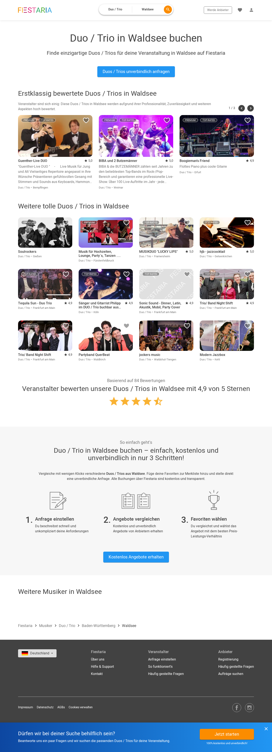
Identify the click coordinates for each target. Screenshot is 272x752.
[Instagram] (249, 707)
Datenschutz (45, 707)
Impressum (25, 707)
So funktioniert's (160, 666)
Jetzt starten (227, 734)
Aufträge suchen (230, 673)
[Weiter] (250, 108)
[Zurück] (241, 108)
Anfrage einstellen (162, 659)
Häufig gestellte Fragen (166, 673)
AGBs (61, 707)
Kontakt (97, 673)
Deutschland (40, 653)
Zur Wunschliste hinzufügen (86, 121)
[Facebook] (236, 707)
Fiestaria (25, 625)
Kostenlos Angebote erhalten (136, 557)
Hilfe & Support (102, 666)
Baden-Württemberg (99, 625)
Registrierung (228, 659)
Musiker (46, 625)
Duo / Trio (67, 625)
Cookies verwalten (81, 707)
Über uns (97, 659)
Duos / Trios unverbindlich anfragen (136, 72)
